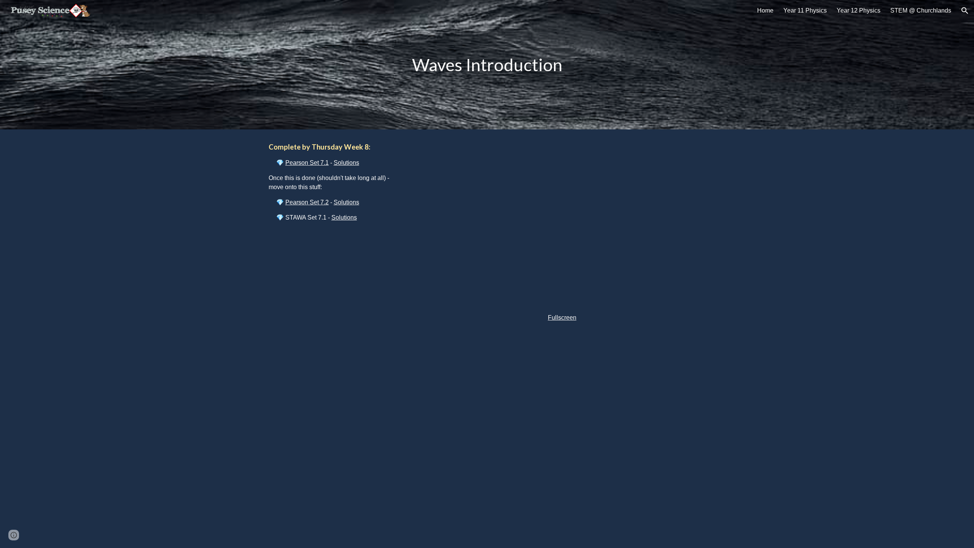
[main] (487, 65)
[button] (965, 11)
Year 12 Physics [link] (858, 10)
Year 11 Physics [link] (805, 10)
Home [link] (765, 10)
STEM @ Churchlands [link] (920, 10)
